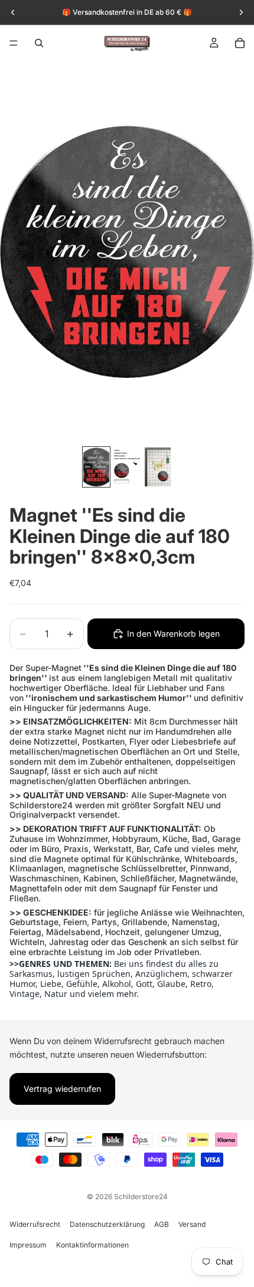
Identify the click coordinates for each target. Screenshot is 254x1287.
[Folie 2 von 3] (127, 466)
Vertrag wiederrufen (62, 1089)
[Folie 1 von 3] (96, 466)
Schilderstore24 (141, 1196)
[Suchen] (39, 43)
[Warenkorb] (240, 43)
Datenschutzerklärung (107, 1224)
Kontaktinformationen (92, 1244)
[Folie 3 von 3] (158, 466)
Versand (192, 1224)
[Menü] (13, 43)
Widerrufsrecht (34, 1224)
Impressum (28, 1244)
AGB (161, 1224)
